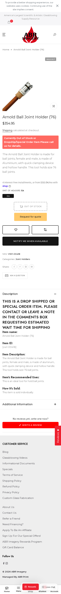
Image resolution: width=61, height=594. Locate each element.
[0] (9, 22)
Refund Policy (11, 486)
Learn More (40, 9)
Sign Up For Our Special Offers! (21, 535)
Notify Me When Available (30, 241)
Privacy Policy (10, 492)
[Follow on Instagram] (6, 563)
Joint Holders (23, 259)
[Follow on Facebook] (3, 563)
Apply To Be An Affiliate (17, 530)
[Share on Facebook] (14, 266)
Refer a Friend (11, 518)
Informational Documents (18, 463)
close (57, 6)
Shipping (7, 130)
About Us (8, 507)
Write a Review (37, 426)
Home (5, 49)
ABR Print (23, 576)
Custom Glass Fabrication (18, 498)
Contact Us (9, 512)
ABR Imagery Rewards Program (22, 541)
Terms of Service (12, 474)
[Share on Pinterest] (20, 266)
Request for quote (30, 216)
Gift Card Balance (13, 547)
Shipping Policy (11, 480)
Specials (7, 469)
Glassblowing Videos (14, 457)
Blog (5, 451)
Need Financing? (12, 524)
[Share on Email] (31, 266)
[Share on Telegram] (25, 266)
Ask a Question (17, 276)
